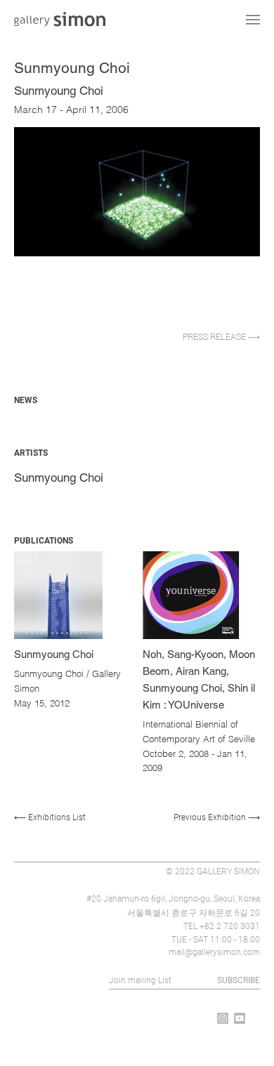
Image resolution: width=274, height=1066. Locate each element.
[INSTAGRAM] (222, 1018)
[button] (137, 337)
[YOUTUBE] (239, 1018)
